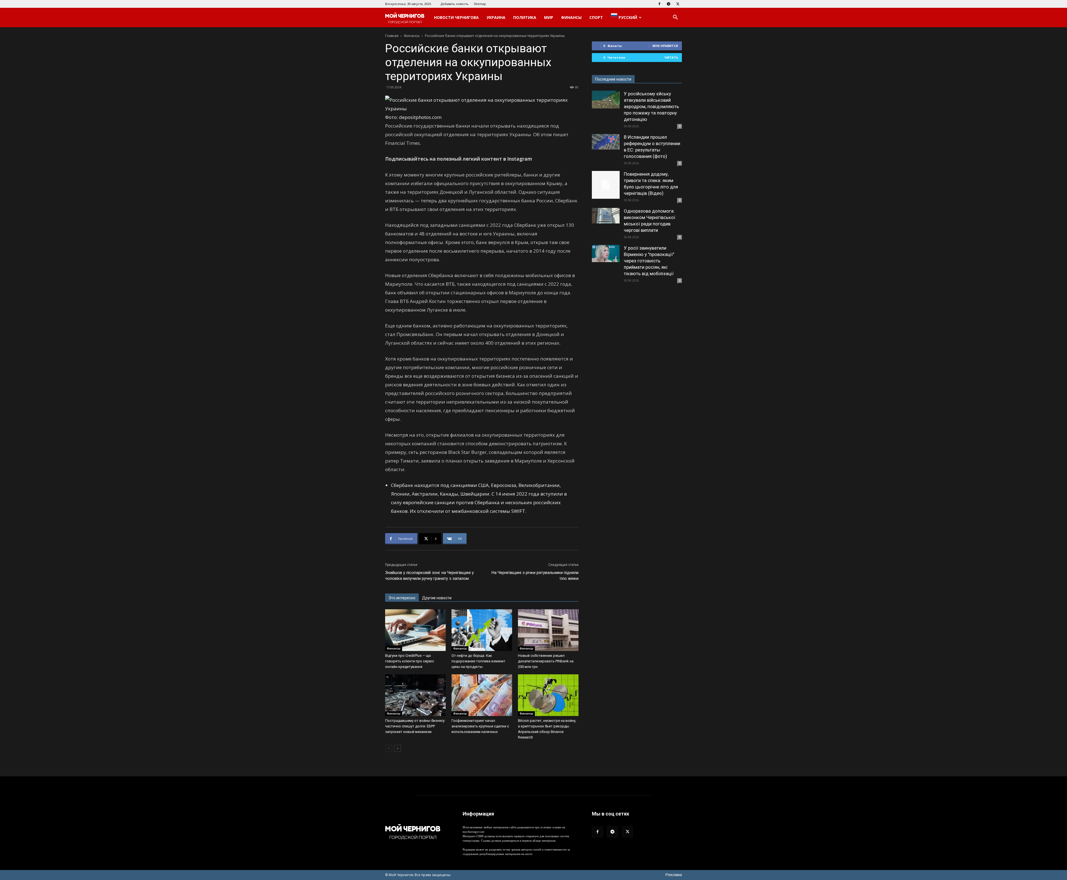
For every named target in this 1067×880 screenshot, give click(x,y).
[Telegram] (668, 4)
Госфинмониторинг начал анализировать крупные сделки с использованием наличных (480, 726)
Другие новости (437, 598)
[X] (678, 4)
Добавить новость (454, 4)
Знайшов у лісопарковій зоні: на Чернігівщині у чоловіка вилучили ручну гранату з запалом (429, 575)
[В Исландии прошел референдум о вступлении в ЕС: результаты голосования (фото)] (606, 142)
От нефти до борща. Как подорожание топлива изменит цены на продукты (478, 661)
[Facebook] (659, 4)
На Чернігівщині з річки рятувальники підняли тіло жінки (535, 575)
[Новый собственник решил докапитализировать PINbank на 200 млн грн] (548, 630)
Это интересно (401, 598)
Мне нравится (665, 46)
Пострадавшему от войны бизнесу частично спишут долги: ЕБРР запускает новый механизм (415, 726)
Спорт (596, 17)
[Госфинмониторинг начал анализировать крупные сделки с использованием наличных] (482, 695)
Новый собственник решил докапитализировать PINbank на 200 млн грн (546, 661)
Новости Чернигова (456, 17)
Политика (524, 17)
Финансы (571, 17)
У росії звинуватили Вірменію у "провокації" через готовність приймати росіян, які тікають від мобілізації (649, 260)
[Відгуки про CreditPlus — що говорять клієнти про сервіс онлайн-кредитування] (415, 630)
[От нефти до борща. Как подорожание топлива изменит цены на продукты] (482, 630)
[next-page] (397, 748)
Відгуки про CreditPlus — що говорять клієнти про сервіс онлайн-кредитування (409, 661)
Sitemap (480, 4)
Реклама (673, 874)
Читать (671, 57)
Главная (391, 35)
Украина (496, 17)
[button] (675, 18)
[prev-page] (388, 748)
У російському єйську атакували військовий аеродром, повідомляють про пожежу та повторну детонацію (651, 106)
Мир (548, 17)
